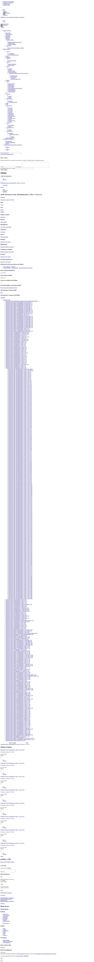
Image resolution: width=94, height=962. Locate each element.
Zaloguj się (5, 15)
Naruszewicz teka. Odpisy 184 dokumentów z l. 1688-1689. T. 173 (19, 729)
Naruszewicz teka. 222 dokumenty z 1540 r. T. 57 (16, 365)
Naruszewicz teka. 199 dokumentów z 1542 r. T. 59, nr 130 (20, 519)
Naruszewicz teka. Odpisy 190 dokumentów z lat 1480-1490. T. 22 (19, 325)
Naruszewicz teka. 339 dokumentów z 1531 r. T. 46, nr (17, 352)
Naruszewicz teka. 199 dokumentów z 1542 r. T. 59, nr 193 (20, 591)
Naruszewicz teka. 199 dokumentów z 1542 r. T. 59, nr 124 (20, 512)
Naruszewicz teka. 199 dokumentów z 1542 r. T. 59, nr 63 (20, 442)
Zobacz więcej (6, 923)
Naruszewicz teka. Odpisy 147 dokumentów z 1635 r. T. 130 (18, 679)
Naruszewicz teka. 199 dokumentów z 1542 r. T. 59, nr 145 (20, 536)
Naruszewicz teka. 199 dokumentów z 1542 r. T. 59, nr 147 (20, 538)
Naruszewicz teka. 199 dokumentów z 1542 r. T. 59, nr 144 (20, 535)
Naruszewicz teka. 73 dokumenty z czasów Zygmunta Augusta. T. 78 (20, 620)
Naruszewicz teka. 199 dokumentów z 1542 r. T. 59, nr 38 (20, 414)
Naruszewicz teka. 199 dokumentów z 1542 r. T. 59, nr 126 (20, 514)
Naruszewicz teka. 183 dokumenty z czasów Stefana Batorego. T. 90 (19, 634)
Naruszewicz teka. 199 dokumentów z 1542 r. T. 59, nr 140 (20, 530)
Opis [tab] (4, 189)
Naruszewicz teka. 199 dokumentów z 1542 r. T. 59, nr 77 (20, 459)
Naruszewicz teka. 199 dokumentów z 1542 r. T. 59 (16, 367)
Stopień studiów (14, 76)
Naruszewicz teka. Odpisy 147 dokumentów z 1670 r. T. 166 (18, 720)
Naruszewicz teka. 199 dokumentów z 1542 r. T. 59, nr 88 (20, 470)
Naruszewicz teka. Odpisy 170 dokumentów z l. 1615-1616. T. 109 (19, 656)
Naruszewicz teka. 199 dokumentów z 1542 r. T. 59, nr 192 (20, 590)
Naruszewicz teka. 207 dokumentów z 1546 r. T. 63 (16, 603)
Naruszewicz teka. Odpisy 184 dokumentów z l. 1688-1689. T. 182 (19, 734)
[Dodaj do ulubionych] (1, 783)
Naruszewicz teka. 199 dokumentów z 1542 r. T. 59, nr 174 (20, 569)
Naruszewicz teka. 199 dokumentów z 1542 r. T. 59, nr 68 (20, 448)
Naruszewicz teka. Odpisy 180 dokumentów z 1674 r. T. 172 (18, 727)
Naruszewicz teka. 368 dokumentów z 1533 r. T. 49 (16, 356)
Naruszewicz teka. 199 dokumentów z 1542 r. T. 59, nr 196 (20, 595)
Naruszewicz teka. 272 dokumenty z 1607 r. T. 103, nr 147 (12, 763)
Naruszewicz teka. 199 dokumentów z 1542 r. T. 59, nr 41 (20, 417)
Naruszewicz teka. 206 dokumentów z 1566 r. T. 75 (16, 617)
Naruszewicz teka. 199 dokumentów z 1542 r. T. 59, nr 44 (20, 421)
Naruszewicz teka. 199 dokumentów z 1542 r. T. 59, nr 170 (20, 565)
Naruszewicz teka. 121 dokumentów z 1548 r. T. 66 (16, 606)
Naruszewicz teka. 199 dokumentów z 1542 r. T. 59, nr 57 (20, 436)
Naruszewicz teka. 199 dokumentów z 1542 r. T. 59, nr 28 (20, 402)
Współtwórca (8, 57)
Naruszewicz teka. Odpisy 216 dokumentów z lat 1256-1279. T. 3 (19, 303)
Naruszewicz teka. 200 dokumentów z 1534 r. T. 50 (16, 357)
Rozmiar (10, 96)
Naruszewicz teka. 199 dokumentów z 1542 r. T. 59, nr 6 (19, 377)
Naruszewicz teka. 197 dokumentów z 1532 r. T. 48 (16, 355)
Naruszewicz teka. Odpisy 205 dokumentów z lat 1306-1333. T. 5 (19, 305)
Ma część (10, 107)
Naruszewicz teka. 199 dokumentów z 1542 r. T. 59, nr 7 (19, 378)
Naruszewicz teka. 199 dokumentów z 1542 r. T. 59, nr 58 (20, 437)
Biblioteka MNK (11, 43)
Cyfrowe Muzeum (7, 266)
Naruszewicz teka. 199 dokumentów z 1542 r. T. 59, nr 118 (20, 505)
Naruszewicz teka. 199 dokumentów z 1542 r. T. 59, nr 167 (20, 561)
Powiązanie (9, 105)
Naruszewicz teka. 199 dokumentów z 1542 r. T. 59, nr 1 (19, 371)
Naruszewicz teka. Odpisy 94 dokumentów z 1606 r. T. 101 (18, 647)
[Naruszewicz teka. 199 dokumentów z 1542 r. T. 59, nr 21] (13, 183)
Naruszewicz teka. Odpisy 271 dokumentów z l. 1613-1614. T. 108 (19, 655)
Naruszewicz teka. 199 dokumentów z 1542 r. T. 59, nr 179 (20, 575)
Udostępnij (7, 13)
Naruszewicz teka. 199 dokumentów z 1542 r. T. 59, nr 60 (20, 439)
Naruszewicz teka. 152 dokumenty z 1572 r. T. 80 (16, 622)
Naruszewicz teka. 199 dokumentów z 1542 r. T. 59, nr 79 (20, 461)
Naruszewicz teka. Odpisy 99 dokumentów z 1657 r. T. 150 (18, 702)
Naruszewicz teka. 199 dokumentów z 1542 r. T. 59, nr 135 (20, 524)
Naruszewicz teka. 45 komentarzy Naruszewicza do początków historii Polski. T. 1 (22, 301)
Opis (8, 66)
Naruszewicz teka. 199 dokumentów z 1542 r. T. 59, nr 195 (20, 594)
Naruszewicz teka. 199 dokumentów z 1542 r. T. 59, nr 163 (20, 557)
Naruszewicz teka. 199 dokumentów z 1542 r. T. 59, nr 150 (20, 542)
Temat (8, 58)
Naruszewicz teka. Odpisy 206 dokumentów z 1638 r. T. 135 (18, 685)
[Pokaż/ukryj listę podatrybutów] (6, 94)
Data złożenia (11, 84)
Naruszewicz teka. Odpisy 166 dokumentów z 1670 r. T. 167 (18, 722)
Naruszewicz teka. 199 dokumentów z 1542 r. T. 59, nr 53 (20, 431)
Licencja (10, 126)
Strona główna (4, 909)
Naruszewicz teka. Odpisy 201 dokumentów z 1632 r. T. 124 (18, 672)
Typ (6, 92)
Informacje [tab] (5, 190)
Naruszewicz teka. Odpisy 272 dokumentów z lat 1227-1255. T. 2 (19, 302)
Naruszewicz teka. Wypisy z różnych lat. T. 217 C (16, 740)
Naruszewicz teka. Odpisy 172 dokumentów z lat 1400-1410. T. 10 (19, 311)
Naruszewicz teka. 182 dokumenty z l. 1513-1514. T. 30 (17, 334)
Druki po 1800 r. (9, 34)
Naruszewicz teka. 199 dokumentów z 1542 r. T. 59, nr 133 (20, 522)
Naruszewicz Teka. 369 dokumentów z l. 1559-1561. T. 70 (17, 611)
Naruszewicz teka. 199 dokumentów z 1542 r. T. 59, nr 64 (20, 444)
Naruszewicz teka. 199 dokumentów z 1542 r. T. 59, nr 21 (20, 394)
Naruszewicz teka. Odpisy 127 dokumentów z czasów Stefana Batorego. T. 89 (21, 633)
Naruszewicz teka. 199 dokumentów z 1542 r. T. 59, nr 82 (20, 463)
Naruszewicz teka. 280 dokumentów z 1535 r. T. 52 (16, 359)
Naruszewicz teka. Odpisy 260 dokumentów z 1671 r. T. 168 (18, 723)
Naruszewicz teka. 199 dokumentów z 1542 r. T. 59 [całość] (20, 369)
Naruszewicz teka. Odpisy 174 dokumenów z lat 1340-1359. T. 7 (19, 307)
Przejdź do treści (6, 3)
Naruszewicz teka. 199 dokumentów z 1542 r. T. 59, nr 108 (20, 493)
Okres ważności (11, 91)
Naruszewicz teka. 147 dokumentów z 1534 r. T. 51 (16, 358)
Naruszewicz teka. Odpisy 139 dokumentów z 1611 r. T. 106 (18, 652)
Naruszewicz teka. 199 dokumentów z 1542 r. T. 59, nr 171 (20, 566)
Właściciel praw (10, 127)
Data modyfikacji (11, 89)
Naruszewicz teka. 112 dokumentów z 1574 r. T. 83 (16, 626)
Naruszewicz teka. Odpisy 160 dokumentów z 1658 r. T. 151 (18, 703)
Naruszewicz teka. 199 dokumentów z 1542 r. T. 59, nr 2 (19, 372)
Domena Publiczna (4, 236)
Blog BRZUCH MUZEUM (6, 899)
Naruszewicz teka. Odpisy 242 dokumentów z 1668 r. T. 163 (18, 717)
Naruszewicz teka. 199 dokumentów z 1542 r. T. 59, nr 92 (20, 475)
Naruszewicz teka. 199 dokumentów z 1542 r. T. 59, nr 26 (20, 400)
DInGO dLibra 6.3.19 (22, 953)
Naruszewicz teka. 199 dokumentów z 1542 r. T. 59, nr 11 (20, 382)
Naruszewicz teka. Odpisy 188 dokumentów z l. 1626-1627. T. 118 (19, 665)
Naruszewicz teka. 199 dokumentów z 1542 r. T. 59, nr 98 (20, 482)
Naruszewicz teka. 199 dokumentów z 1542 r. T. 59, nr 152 (20, 544)
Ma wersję (10, 110)
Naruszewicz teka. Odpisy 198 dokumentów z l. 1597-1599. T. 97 (19, 642)
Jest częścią (10, 109)
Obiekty (7, 147)
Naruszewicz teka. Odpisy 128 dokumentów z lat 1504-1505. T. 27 (19, 331)
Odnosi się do (11, 114)
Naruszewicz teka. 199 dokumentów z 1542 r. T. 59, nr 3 (19, 373)
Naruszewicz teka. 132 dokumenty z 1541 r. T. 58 (16, 366)
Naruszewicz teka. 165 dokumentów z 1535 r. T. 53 (16, 361)
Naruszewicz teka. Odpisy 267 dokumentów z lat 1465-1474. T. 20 (19, 322)
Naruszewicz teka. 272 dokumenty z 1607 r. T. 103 (16, 649)
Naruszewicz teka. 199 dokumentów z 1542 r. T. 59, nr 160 (20, 553)
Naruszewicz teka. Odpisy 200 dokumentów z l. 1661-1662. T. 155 (19, 708)
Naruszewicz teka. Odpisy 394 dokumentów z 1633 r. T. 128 (18, 677)
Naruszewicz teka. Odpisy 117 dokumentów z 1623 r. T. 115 (18, 663)
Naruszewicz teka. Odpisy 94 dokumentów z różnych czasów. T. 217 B (20, 739)
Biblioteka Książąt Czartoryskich (14, 42)
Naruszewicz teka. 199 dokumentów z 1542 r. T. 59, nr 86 (20, 468)
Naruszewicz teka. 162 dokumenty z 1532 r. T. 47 (16, 354)
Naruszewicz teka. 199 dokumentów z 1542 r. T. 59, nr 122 (20, 509)
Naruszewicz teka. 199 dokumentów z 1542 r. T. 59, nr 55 (20, 433)
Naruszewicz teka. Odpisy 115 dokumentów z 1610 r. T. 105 (18, 651)
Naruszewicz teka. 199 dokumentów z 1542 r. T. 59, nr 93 (20, 476)
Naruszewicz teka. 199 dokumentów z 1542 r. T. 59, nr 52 (20, 430)
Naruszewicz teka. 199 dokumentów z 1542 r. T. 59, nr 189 (20, 587)
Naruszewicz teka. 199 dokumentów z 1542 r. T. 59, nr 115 (20, 501)
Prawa (8, 122)
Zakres (8, 61)
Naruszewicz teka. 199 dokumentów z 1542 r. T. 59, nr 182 (20, 579)
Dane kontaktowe (6, 942)
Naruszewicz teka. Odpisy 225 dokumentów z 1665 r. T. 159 (18, 712)
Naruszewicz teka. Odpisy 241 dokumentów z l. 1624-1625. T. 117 (19, 664)
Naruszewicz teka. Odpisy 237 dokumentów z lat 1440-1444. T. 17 (19, 319)
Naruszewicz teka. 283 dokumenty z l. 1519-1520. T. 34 (17, 339)
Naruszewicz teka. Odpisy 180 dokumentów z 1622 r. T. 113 (18, 660)
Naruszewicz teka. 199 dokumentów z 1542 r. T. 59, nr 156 (20, 549)
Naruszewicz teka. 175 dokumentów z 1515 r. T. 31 (16, 335)
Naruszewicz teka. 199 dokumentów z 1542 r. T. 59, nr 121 (20, 508)
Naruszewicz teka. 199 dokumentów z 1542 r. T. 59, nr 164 (20, 558)
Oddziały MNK (10, 39)
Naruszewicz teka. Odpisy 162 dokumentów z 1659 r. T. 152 (18, 704)
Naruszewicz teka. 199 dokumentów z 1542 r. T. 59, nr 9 (19, 380)
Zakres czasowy (11, 65)
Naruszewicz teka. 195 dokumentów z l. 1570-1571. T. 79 (17, 621)
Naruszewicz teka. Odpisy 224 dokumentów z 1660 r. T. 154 (18, 707)
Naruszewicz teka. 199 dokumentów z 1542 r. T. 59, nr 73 (20, 454)
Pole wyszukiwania (4, 152)
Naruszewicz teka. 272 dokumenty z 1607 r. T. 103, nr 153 (12, 789)
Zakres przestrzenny (12, 64)
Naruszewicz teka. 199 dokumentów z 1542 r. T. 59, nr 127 (20, 515)
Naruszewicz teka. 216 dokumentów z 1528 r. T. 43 (16, 349)
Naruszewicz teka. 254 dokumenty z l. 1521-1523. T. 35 (17, 340)
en (4, 9)
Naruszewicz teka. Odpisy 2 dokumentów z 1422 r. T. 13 (17, 314)
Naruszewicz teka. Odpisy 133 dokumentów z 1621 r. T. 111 (18, 658)
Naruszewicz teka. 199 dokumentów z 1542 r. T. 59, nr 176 (20, 572)
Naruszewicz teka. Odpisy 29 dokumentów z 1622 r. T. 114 (18, 662)
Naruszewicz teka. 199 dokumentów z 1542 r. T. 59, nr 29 (20, 403)
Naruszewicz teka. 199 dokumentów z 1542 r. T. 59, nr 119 (20, 506)
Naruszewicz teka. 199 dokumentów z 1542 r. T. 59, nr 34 (20, 409)
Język (7, 104)
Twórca (7, 56)
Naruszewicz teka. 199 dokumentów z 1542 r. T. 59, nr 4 (19, 374)
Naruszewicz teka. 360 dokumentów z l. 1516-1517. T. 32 (17, 336)
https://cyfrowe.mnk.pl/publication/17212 (9, 287)
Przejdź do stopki (6, 5)
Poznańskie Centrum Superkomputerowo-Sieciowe (46, 953)
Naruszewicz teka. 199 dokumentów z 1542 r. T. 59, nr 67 (20, 447)
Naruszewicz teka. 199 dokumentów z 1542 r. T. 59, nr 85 (20, 467)
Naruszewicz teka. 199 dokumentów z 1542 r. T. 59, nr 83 (20, 464)
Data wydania (11, 87)
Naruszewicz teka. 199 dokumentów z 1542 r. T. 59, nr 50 (20, 427)
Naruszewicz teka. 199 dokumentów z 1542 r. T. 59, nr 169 (20, 564)
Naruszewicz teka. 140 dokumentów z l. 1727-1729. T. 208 (18, 735)
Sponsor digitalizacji (12, 72)
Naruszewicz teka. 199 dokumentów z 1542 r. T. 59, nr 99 (20, 483)
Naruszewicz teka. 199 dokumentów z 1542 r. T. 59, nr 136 (20, 525)
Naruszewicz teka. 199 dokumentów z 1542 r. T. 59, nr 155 (20, 547)
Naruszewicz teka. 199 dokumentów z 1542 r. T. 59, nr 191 (20, 589)
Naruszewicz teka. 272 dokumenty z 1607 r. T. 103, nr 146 (12, 776)
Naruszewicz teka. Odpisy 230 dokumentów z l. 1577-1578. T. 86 (19, 629)
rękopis (2, 209)
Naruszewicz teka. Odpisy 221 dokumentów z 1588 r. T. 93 (18, 637)
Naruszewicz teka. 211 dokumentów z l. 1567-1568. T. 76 (17, 618)
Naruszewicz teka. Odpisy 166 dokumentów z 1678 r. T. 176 (18, 732)
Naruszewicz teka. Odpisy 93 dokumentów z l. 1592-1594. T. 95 (19, 640)
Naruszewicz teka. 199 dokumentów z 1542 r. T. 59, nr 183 (20, 580)
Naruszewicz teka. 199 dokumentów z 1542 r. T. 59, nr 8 (19, 379)
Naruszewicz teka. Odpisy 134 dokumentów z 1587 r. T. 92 (18, 636)
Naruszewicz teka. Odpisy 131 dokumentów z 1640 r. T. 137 (18, 687)
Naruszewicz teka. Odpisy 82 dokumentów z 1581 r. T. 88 (17, 632)
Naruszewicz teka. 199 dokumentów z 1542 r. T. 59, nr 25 (20, 399)
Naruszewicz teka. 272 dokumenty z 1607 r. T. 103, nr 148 (12, 749)
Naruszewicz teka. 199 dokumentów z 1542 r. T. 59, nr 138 (20, 528)
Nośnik (9, 97)
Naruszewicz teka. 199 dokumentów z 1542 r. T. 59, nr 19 (20, 392)
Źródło (7, 103)
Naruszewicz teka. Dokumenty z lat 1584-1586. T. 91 (16, 635)
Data (8, 81)
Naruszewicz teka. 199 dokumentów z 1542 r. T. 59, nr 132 (20, 521)
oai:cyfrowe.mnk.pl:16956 (6, 227)
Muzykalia (8, 36)
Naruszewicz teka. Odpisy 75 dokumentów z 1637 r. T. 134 (18, 684)
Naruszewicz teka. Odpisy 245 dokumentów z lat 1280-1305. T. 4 (19, 304)
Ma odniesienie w (11, 116)
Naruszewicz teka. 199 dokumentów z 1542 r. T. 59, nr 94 (20, 477)
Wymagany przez (11, 120)
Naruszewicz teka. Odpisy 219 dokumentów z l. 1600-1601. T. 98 (19, 643)
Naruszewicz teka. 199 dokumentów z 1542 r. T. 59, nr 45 (20, 422)
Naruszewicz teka (6, 299)
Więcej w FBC (4, 861)
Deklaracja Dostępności (10, 142)
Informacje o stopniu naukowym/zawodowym (18, 73)
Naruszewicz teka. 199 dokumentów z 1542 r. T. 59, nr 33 (20, 408)
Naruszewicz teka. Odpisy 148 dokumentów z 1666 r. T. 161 (18, 715)
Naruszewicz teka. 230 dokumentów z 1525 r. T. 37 (16, 342)
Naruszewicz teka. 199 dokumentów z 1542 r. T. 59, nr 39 (20, 415)
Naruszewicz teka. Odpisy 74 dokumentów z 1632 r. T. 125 (18, 673)
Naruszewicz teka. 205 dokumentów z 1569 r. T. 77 (16, 619)
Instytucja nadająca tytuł (15, 79)
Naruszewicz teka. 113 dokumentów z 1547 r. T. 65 (16, 605)
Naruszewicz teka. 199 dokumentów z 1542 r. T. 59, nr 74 (20, 455)
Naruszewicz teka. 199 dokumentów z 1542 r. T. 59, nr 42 (20, 418)
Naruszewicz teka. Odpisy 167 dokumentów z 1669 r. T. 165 (18, 719)
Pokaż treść (5, 185)
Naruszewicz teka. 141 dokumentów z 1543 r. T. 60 (16, 599)
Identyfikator (9, 98)
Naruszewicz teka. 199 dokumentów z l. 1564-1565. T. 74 (17, 615)
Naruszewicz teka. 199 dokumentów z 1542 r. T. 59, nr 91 (20, 474)
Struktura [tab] (5, 191)
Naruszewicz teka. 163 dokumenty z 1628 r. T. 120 (16, 667)
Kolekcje (5, 30)
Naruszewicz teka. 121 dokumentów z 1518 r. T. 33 (16, 337)
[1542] (2, 204)
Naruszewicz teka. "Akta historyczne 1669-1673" (16, 737)
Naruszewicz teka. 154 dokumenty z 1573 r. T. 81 (16, 624)
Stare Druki (8, 33)
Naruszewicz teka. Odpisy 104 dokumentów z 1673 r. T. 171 (18, 726)
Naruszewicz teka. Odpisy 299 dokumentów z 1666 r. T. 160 (18, 714)
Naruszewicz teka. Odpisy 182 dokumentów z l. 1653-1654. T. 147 (19, 699)
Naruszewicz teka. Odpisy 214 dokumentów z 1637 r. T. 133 (18, 682)
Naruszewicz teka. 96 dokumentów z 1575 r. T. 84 (16, 627)
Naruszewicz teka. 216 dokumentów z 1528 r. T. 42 (16, 348)
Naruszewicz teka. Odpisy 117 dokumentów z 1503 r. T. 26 (18, 329)
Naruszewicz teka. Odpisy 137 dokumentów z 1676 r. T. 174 (18, 730)
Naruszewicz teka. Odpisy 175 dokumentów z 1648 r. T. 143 (18, 694)
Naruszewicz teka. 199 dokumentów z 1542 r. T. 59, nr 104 (20, 489)
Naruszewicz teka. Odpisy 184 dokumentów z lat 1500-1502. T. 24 (19, 327)
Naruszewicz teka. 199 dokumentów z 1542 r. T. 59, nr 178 (20, 574)
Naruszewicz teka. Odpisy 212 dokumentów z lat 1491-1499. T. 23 (19, 326)
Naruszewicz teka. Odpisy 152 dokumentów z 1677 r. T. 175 (18, 731)
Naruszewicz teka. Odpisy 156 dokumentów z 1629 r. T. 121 (18, 669)
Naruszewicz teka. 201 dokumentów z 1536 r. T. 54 (16, 362)
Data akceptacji (11, 86)
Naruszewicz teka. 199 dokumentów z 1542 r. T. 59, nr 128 (20, 516)
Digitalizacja (10, 133)
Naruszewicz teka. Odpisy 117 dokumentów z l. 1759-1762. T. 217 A (20, 738)
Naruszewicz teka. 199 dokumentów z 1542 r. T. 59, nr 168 (20, 562)
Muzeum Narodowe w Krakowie (7, 246)
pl (3, 9)
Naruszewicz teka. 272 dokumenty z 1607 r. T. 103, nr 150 (12, 829)
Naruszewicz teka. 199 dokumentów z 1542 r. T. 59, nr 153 (20, 545)
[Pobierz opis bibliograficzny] (1, 771)
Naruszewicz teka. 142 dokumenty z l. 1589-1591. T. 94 (17, 639)
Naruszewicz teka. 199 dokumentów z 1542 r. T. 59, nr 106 (20, 491)
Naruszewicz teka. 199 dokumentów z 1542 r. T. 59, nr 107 (20, 492)
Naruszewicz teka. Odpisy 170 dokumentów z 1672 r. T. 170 (18, 725)
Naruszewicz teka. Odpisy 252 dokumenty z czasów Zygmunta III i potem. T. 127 (22, 675)
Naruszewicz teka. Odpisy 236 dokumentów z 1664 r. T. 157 (18, 710)
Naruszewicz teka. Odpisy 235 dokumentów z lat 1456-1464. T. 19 (19, 321)
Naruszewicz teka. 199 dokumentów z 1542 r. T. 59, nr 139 (20, 529)
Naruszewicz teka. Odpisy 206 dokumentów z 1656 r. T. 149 (18, 701)
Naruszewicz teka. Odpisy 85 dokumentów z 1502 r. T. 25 (17, 328)
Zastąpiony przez (11, 118)
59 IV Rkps (3, 232)
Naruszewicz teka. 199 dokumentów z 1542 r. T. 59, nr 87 (20, 469)
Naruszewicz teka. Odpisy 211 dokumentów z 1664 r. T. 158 (18, 711)
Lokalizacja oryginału (13, 134)
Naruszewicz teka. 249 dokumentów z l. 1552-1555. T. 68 (17, 609)
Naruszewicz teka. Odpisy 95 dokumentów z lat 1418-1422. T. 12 (19, 313)
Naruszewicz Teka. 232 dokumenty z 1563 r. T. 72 (16, 613)
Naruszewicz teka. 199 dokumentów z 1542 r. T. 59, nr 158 (20, 551)
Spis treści (10, 69)
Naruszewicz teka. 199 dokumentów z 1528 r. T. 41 (16, 347)
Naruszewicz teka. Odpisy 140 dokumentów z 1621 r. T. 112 (18, 659)
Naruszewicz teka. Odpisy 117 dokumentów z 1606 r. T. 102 (18, 648)
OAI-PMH (3, 297)
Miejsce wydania (11, 71)
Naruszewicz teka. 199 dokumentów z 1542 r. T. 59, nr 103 (20, 487)
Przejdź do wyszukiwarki (8, 2)
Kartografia (8, 37)
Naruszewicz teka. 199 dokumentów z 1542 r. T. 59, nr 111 (20, 497)
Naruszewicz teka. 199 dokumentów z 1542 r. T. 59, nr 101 (20, 485)
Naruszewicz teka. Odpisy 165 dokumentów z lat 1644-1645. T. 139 (19, 689)
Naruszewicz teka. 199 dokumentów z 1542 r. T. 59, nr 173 (20, 568)
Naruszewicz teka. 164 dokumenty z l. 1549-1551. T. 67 (17, 607)
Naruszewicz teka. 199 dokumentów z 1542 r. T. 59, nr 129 (20, 517)
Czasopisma (8, 35)
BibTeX (4, 179)
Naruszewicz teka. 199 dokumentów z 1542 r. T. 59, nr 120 (20, 507)
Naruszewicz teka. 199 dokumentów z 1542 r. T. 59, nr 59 (20, 438)
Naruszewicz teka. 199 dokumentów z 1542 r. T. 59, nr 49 (20, 426)
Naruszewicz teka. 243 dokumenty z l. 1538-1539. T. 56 (17, 364)
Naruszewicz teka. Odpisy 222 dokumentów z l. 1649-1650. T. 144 (19, 695)
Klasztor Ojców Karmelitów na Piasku (16, 48)
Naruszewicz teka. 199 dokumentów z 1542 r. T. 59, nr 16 (20, 388)
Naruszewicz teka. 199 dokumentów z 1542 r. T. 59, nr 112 (20, 498)
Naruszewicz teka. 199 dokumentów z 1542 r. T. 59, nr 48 (20, 425)
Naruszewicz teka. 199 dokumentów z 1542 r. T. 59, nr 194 (20, 592)
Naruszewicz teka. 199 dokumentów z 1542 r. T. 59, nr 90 (20, 472)
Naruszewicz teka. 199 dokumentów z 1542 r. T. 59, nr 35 (20, 410)
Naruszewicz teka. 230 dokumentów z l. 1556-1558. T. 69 (17, 610)
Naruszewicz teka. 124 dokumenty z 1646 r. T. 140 (16, 690)
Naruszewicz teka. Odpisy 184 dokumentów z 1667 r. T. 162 (18, 716)
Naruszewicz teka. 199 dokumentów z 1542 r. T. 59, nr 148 (20, 539)
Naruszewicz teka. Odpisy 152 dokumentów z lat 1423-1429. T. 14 (19, 316)
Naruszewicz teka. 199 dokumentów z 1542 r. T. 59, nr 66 (20, 446)
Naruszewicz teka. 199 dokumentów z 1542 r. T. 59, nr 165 (20, 559)
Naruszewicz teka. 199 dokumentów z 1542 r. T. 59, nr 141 (20, 531)
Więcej (2, 856)
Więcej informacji (19, 956)
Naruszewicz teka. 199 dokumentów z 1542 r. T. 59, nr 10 (20, 381)
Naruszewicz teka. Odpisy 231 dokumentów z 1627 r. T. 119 (18, 666)
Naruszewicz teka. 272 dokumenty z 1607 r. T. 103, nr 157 (12, 843)
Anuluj (2, 169)
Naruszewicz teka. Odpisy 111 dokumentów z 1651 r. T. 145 (18, 696)
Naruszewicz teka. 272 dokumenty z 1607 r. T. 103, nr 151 (12, 816)
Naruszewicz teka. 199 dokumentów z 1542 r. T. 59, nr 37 (20, 412)
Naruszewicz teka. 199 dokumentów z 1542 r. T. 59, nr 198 (20, 597)
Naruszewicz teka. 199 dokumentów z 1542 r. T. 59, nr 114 (20, 500)
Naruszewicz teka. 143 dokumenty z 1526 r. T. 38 (16, 343)
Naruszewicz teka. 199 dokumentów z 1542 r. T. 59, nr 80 (20, 462)
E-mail (2, 166)
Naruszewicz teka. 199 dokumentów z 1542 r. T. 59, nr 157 (20, 550)
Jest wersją (10, 111)
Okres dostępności (12, 90)
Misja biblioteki (9, 141)
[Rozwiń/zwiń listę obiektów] (10, 49)
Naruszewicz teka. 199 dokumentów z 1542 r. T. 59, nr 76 (20, 457)
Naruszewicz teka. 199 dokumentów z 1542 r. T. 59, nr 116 (20, 502)
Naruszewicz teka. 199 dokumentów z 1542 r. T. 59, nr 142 (20, 532)
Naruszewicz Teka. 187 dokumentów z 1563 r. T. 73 (16, 614)
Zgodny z (10, 121)
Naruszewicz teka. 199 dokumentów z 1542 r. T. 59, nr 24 (20, 397)
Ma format (10, 112)
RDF (2, 292)
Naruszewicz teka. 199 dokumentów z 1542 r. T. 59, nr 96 (20, 479)
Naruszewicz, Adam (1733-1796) (7, 199)
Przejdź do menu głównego (8, 1)
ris (3, 178)
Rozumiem (26, 956)
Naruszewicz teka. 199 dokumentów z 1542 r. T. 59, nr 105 (20, 490)
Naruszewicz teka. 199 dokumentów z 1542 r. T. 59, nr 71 (20, 452)
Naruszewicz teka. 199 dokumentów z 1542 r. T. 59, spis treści (21, 370)
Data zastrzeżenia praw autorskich (15, 88)
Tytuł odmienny (11, 53)
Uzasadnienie (19, 166)
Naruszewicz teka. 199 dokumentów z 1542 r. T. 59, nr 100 (20, 484)
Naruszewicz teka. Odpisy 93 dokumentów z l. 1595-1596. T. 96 (19, 641)
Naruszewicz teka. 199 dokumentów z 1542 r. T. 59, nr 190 (20, 588)
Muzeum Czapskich (12, 44)
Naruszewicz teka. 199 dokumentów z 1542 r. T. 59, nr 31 (20, 406)
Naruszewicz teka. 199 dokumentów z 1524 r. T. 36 (16, 341)
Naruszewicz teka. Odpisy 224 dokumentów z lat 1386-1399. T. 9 (19, 310)
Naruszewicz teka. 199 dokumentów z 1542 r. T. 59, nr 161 (20, 554)
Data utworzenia (11, 83)
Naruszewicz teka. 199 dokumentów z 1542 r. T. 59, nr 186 (20, 583)
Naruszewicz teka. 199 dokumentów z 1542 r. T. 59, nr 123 (20, 511)
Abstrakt (10, 68)
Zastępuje (10, 117)
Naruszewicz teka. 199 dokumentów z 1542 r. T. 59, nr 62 (20, 441)
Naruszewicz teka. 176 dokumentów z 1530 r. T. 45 (16, 351)
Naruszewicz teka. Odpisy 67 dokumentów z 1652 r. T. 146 (18, 697)
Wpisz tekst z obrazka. (11, 168)
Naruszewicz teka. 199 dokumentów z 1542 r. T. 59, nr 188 (20, 585)
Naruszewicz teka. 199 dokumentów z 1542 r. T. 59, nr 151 (20, 543)
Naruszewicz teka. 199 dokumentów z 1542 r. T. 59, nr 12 (20, 384)
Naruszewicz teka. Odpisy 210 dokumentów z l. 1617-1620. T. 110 (19, 657)
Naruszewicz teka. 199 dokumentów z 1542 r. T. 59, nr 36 (20, 411)
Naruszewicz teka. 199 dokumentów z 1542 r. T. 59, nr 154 (20, 546)
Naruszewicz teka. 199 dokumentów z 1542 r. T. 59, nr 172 (20, 567)
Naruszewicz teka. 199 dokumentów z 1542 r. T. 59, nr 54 (20, 432)
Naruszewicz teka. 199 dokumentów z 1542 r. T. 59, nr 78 (20, 460)
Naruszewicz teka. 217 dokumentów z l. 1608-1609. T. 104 (18, 650)
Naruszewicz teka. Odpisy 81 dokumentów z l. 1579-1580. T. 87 (19, 630)
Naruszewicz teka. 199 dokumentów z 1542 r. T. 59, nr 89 (20, 471)
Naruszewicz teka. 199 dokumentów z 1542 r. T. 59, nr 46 (20, 423)
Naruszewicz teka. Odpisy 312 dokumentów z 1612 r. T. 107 (18, 654)
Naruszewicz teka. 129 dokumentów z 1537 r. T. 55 (16, 363)
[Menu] (1, 7)
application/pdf (4, 222)
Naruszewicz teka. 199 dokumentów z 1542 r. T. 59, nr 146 (20, 537)
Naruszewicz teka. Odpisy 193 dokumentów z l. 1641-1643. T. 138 (19, 688)
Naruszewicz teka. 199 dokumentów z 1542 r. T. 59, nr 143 (20, 534)
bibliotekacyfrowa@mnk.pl (6, 892)
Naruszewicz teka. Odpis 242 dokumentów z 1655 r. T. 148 (18, 700)
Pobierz (2, 187)
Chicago (2, 871)
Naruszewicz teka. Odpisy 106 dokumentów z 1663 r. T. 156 (18, 709)
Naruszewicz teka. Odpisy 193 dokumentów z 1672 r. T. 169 (18, 724)
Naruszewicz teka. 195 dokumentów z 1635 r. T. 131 (16, 680)
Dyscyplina (13, 78)
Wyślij (6, 169)
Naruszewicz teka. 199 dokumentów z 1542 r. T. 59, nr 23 (20, 396)
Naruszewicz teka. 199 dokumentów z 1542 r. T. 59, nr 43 (20, 419)
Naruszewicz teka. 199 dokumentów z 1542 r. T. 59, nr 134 (20, 523)
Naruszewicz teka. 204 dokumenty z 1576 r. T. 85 (16, 628)
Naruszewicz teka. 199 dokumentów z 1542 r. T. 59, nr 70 (20, 451)
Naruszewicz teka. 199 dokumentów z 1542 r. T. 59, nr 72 (20, 453)
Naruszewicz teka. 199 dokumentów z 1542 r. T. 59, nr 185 (20, 582)
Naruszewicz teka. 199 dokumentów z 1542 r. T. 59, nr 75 (20, 456)
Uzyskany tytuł (14, 75)
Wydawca (8, 80)
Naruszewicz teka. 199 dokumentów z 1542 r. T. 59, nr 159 (20, 552)
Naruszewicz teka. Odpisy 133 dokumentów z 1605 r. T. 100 (18, 645)
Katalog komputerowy (10, 137)
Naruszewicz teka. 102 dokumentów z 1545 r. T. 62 (16, 602)
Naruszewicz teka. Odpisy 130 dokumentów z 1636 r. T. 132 (18, 681)
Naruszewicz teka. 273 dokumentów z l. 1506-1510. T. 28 (17, 332)
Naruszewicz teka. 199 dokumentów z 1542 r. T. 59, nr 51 (20, 429)
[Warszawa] (3, 217)
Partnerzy (9, 45)
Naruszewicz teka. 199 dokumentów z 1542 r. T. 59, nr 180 (20, 576)
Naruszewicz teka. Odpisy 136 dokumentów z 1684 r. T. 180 (18, 733)
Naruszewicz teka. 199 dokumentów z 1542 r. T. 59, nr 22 (20, 395)
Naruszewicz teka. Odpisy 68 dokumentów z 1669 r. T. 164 (18, 718)
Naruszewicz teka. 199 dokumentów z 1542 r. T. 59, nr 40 (20, 416)
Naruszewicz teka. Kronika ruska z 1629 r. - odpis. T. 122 (17, 670)
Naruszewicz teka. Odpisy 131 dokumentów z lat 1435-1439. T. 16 (19, 318)
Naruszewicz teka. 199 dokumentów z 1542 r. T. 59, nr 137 (20, 527)
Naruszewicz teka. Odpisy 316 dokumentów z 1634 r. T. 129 (18, 678)
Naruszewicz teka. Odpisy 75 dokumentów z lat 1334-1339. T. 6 (19, 306)
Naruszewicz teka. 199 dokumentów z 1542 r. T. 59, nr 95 (20, 478)
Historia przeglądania (8, 144)
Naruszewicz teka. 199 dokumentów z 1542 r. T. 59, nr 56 (20, 434)
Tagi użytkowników (12, 60)
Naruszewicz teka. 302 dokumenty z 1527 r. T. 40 (16, 346)
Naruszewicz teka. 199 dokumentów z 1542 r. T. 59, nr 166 (20, 560)
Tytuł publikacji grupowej (13, 54)
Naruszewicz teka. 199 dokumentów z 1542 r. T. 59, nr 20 (20, 393)
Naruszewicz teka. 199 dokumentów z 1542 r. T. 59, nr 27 (20, 401)
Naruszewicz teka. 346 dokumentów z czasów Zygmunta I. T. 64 (19, 604)
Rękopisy (7, 38)
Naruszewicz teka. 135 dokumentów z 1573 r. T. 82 (16, 625)
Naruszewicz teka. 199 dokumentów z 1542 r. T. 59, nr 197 (20, 596)
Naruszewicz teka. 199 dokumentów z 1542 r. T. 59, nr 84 (20, 466)
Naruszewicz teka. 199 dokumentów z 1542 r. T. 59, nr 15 (20, 387)
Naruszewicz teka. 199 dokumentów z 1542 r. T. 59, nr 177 (20, 573)
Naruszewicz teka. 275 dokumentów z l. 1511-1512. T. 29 (17, 333)
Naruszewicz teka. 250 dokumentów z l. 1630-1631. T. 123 (18, 671)
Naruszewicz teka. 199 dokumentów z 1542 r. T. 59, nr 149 (20, 540)
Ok (1, 958)
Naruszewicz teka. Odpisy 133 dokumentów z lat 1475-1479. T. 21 (19, 324)
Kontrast (5, 11)
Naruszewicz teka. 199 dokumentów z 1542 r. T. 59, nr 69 (20, 449)
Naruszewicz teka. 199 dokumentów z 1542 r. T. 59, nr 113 (20, 499)
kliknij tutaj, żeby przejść (6, 241)
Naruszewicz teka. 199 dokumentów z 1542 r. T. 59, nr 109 (20, 494)
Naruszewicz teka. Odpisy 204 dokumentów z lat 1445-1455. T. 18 (19, 320)
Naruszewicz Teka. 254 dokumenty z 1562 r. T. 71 (16, 612)
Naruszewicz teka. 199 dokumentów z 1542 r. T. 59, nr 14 (20, 386)
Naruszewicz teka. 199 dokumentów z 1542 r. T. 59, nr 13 (20, 385)
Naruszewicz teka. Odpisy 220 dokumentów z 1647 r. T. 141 (18, 692)
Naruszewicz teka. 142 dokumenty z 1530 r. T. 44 (16, 350)
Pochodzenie (9, 131)
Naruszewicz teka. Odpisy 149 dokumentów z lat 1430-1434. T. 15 (19, 317)
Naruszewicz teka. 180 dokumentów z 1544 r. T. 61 (16, 600)
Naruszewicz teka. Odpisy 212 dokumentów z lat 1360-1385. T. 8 (19, 309)
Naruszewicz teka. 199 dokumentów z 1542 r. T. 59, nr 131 (20, 520)
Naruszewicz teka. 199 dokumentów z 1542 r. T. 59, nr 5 (19, 376)
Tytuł (8, 51)
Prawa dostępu (11, 125)
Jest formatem (11, 113)
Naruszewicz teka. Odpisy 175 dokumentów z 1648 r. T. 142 (18, 693)
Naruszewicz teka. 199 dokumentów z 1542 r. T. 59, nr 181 (20, 577)
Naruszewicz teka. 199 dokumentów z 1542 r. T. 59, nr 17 (20, 389)
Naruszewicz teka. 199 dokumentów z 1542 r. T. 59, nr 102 (20, 486)
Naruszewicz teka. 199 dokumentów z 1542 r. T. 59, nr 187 (20, 584)
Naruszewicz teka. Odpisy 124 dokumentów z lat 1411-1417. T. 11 (19, 312)
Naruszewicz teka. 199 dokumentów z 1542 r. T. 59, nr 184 (20, 581)
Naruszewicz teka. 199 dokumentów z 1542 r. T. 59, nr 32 (20, 407)
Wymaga (10, 119)
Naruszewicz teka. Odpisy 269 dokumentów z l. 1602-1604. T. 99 (19, 644)
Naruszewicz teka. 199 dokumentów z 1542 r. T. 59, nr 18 (20, 391)
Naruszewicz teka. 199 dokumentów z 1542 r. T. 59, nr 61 (20, 440)
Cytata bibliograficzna (12, 102)
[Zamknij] (1, 155)
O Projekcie (5, 139)
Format (8, 94)
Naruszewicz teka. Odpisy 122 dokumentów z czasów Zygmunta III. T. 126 (21, 674)
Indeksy (5, 49)
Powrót (2, 27)
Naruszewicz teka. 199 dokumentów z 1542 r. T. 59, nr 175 (20, 570)
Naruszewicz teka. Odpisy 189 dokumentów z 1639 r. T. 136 (18, 686)
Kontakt (9, 129)
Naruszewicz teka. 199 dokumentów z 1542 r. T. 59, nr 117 (20, 504)
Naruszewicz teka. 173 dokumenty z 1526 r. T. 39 (16, 344)
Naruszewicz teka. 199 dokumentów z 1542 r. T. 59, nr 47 (20, 424)
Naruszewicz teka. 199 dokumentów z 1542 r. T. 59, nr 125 (20, 513)
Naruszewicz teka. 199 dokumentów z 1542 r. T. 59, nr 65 (20, 445)
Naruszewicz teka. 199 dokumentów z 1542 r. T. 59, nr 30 (20, 404)
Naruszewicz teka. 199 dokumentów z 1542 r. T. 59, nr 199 (20, 598)
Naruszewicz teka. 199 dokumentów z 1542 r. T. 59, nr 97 (20, 481)
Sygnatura (10, 101)
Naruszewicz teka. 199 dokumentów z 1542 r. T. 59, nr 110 (20, 496)
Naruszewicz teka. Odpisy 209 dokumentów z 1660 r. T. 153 (18, 705)
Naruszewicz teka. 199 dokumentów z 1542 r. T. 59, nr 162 (20, 555)
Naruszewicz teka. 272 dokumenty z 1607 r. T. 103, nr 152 (12, 803)
